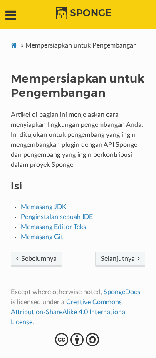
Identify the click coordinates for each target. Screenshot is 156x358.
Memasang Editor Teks (53, 227)
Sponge (90, 13)
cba (78, 339)
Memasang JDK (44, 207)
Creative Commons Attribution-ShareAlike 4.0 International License (69, 312)
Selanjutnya (118, 258)
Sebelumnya (38, 258)
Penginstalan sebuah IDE (57, 217)
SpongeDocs (122, 292)
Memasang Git (42, 237)
